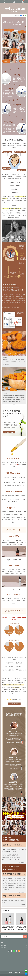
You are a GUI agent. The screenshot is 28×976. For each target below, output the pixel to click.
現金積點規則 (3, 947)
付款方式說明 (3, 945)
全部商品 (2, 942)
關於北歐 (2, 939)
